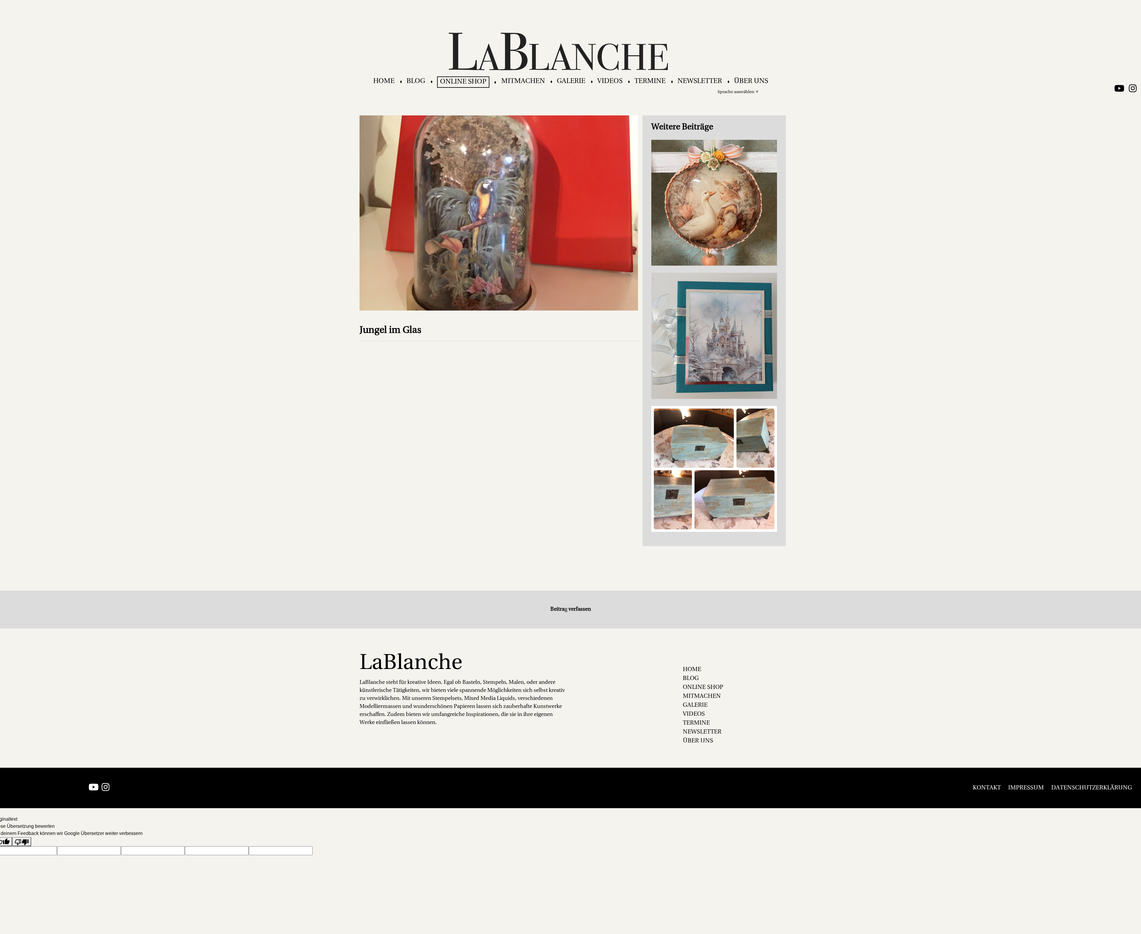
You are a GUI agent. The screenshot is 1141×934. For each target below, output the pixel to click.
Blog (415, 81)
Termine (650, 81)
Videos (609, 81)
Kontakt (987, 788)
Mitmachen (523, 81)
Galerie (571, 81)
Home (384, 81)
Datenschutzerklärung (1091, 788)
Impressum (1026, 788)
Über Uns (751, 81)
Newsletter (699, 81)
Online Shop (463, 82)
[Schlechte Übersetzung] (21, 841)
